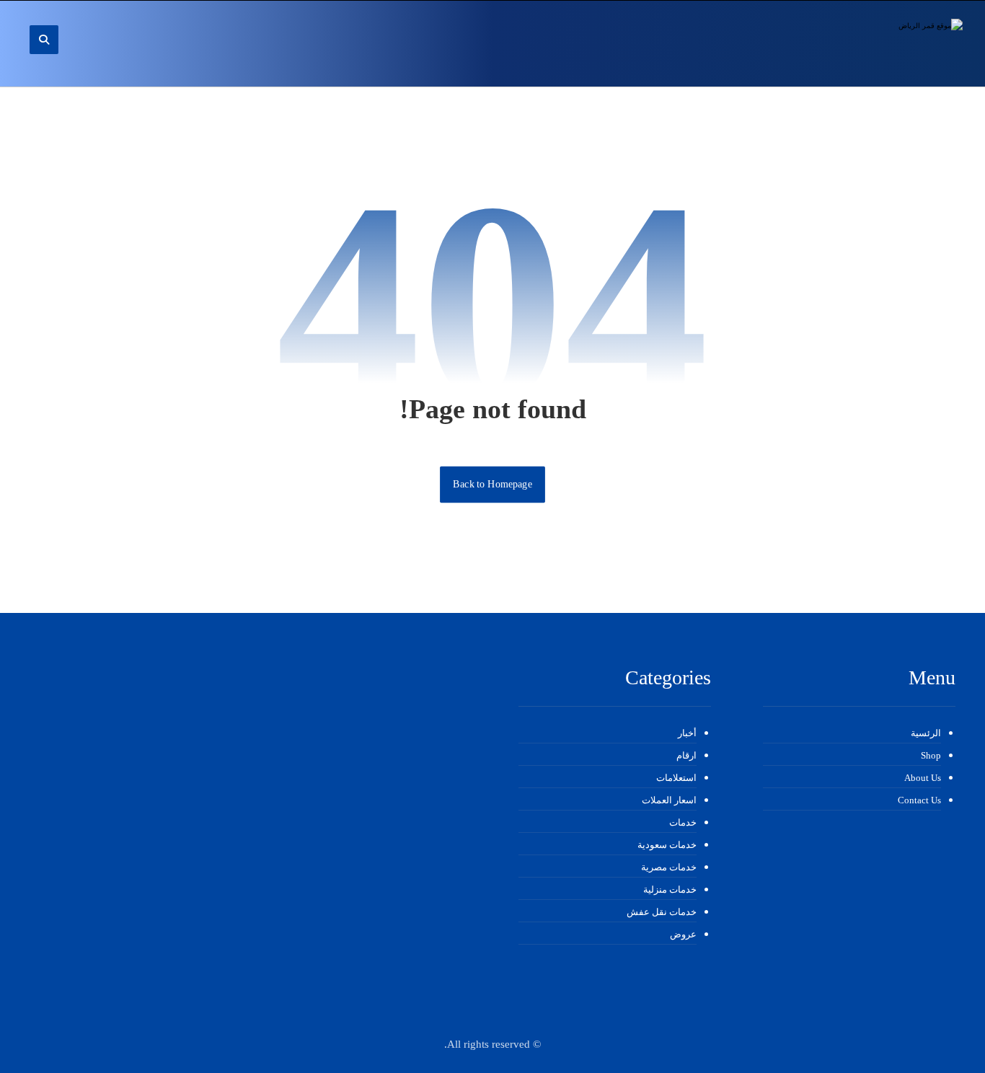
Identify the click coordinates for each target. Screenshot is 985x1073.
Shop (931, 755)
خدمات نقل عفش (662, 911)
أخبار (687, 733)
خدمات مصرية (669, 867)
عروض (683, 934)
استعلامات (676, 777)
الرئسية (926, 733)
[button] (44, 39)
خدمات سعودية (667, 844)
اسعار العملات (669, 800)
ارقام (686, 755)
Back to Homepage (492, 484)
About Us (922, 777)
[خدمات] (884, 44)
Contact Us (919, 800)
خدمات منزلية (670, 889)
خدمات (683, 822)
